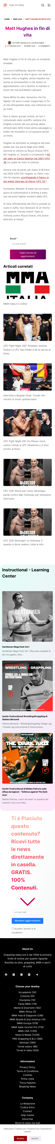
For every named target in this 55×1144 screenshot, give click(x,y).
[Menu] (50, 5)
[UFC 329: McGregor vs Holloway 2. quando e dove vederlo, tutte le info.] (27, 522)
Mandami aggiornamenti (27, 920)
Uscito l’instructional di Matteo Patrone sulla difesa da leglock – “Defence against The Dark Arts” (24, 791)
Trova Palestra (27, 1082)
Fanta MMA (24, 1003)
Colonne (25, 996)
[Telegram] (37, 974)
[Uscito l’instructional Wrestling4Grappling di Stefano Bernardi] (27, 686)
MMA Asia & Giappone (24, 1015)
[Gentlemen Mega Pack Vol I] (27, 616)
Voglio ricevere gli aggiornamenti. (28, 254)
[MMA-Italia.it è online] (27, 285)
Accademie (25, 992)
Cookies (27, 1074)
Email (13, 238)
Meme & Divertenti (24, 1007)
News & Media (23, 1034)
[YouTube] (29, 974)
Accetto (20, 1138)
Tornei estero (24, 1046)
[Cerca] (43, 5)
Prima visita (27, 1078)
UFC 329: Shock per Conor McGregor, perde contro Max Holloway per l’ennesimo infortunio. (27, 494)
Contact (27, 1111)
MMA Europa (24, 1023)
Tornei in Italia (24, 1050)
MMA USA (30, 46)
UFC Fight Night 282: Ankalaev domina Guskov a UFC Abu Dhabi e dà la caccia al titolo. (26, 349)
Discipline (25, 1000)
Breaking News (27, 1086)
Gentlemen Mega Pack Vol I (15, 647)
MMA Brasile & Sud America (25, 1019)
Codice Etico (27, 1107)
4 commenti (44, 46)
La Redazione (27, 1103)
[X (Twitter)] (14, 974)
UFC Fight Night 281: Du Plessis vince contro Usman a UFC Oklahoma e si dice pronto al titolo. (26, 445)
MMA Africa (25, 1011)
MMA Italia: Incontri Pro (24, 1027)
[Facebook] (6, 974)
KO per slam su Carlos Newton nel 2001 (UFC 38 (26, 158)
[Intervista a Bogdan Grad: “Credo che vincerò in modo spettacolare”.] (27, 377)
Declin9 (34, 1138)
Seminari (24, 1042)
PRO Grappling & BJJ (24, 1038)
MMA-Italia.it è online (15, 303)
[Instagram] (21, 974)
